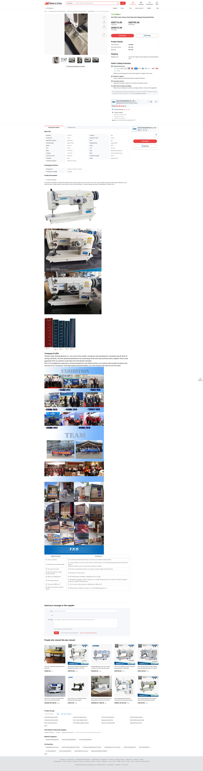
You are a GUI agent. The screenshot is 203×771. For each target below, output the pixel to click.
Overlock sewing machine (108, 717)
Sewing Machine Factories (52, 747)
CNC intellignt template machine (81, 723)
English (64, 761)
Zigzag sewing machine (107, 720)
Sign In (113, 120)
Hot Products (62, 759)
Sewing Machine (91, 11)
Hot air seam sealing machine (80, 720)
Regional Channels (120, 759)
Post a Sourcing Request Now (88, 633)
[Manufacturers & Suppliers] (53, 3)
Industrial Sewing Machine (52, 739)
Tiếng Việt (138, 761)
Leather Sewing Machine (65, 751)
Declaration (117, 764)
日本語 (118, 761)
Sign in (157, 4)
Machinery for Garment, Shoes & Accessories (76, 11)
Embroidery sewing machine (51, 720)
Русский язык (87, 761)
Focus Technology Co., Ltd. (91, 764)
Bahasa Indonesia (145, 761)
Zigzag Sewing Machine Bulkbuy (99, 751)
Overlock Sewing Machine (85, 739)
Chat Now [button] (148, 35)
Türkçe (132, 761)
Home (45, 11)
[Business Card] (156, 134)
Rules (157, 8)
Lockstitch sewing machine (79, 717)
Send (56, 633)
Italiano (93, 761)
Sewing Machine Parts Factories (112, 747)
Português (75, 761)
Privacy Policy (125, 764)
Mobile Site (136, 759)
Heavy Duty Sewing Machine (103, 11)
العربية (110, 761)
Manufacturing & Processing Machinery (57, 11)
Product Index (129, 759)
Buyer (122, 8)
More (45, 754)
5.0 (139, 130)
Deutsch (98, 761)
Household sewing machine (51, 717)
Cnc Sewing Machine (51, 751)
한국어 (114, 761)
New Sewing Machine (144, 747)
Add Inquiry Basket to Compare (76, 66)
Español (69, 761)
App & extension (139, 8)
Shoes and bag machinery (50, 723)
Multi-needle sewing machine (137, 720)
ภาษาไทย (127, 761)
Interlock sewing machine (136, 717)
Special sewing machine (136, 723)
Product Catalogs (66, 714)
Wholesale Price (103, 759)
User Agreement (110, 764)
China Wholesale (95, 759)
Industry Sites (112, 759)
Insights (141, 759)
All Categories (50, 8)
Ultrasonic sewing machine (108, 723)
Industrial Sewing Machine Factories (71, 747)
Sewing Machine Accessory (81, 751)
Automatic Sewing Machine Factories (92, 747)
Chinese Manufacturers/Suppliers (82, 759)
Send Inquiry (122, 35)
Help (130, 8)
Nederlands (104, 761)
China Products (70, 759)
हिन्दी (123, 761)
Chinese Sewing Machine (130, 747)
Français (81, 761)
